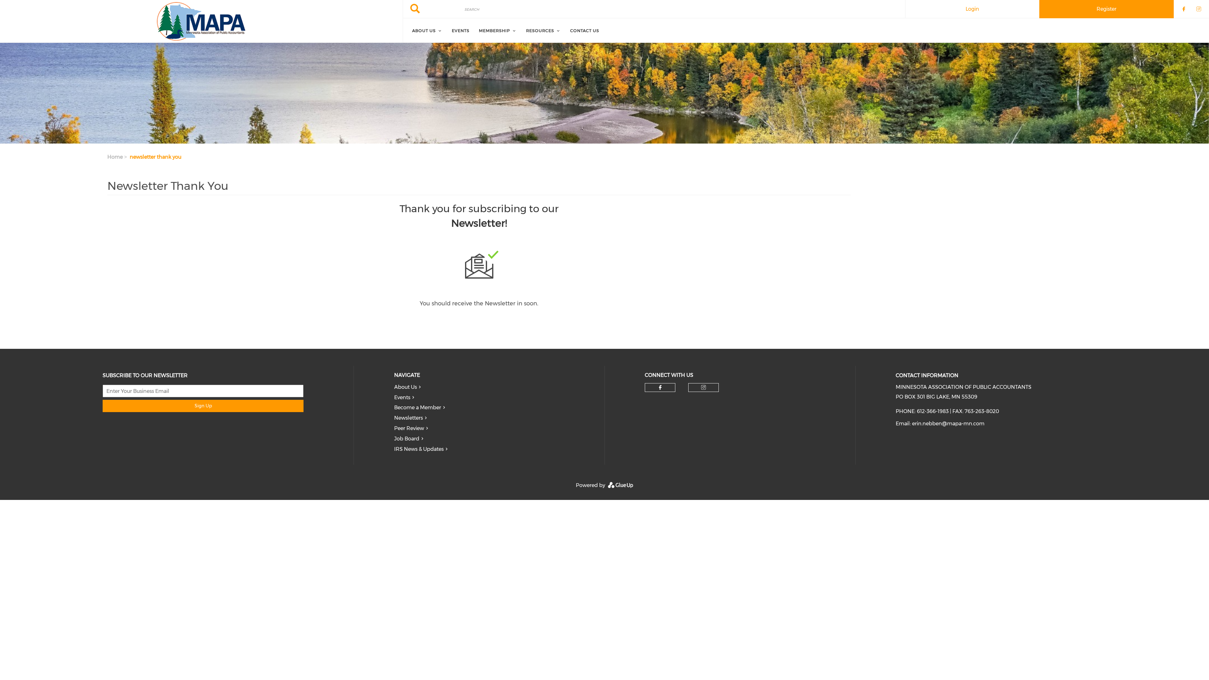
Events (460, 30)
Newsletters (408, 418)
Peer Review (409, 428)
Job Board (406, 439)
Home (115, 157)
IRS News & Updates (419, 449)
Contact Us (584, 30)
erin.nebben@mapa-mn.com (948, 424)
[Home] (201, 21)
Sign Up (203, 406)
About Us (424, 30)
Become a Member (417, 408)
